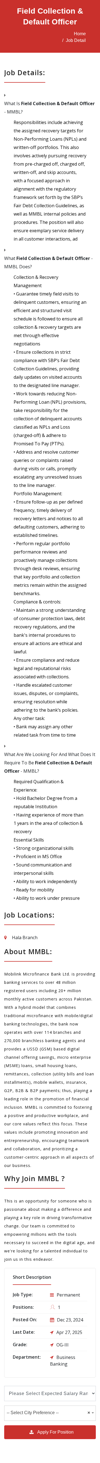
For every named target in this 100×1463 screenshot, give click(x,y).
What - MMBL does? (48, 262)
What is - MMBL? (49, 107)
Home (80, 33)
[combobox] (50, 1413)
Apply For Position (55, 1432)
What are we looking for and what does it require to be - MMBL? (49, 762)
